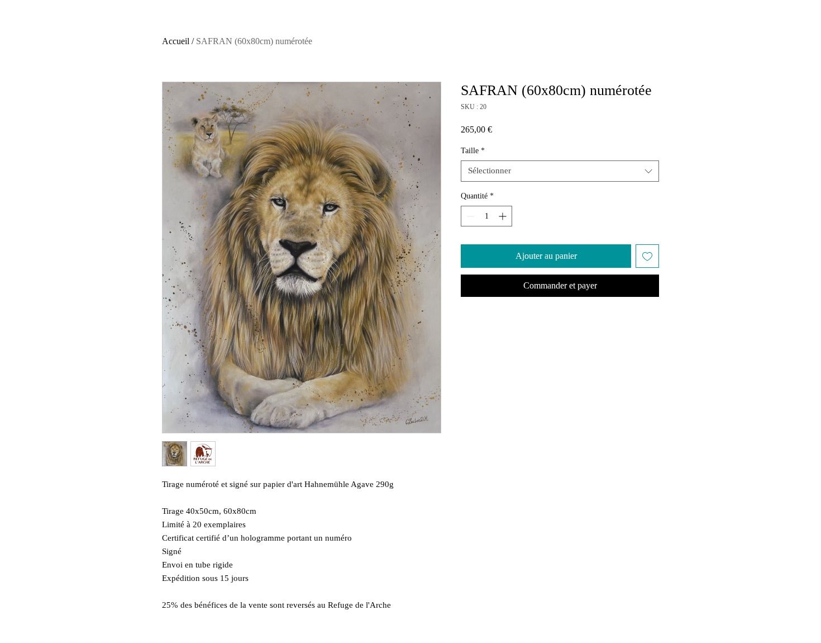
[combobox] (560, 171)
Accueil (175, 41)
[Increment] (503, 216)
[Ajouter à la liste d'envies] (647, 256)
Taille (473, 150)
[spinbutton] (486, 216)
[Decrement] (469, 216)
